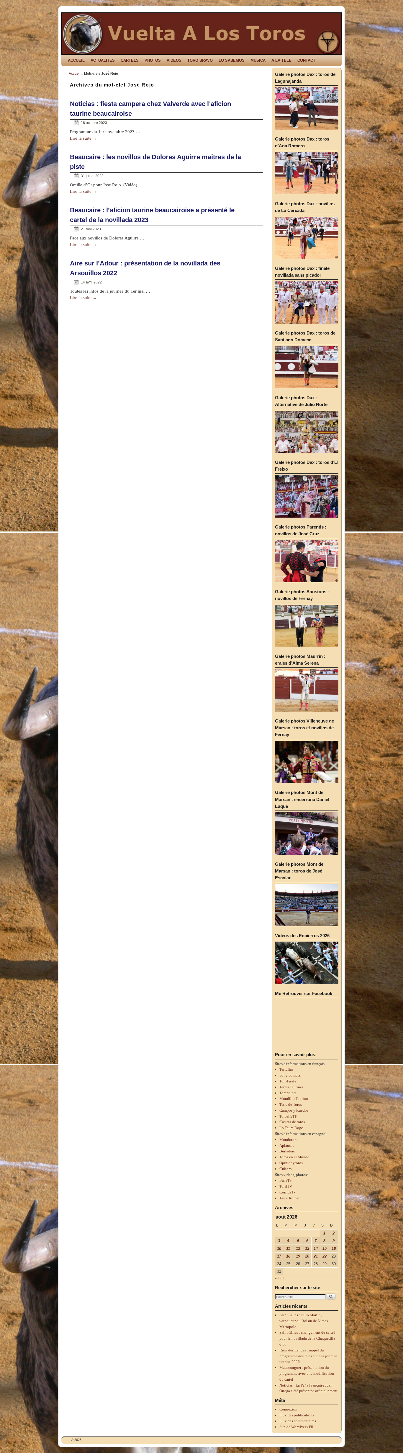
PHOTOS (153, 60)
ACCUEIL (76, 60)
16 (334, 1248)
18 (288, 1256)
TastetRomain (290, 1198)
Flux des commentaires (297, 1421)
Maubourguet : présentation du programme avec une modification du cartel (306, 1373)
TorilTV (285, 1186)
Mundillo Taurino (293, 1098)
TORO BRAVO (200, 60)
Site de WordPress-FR (296, 1427)
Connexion (288, 1409)
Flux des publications (296, 1415)
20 (307, 1256)
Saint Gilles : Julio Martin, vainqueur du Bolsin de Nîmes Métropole (303, 1321)
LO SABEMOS (232, 60)
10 (279, 1248)
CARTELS (130, 60)
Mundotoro (288, 1139)
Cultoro (285, 1169)
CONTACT (306, 60)
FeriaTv (285, 1180)
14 (316, 1248)
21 (316, 1256)
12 (298, 1248)
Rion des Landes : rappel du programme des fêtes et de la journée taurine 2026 (308, 1356)
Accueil (75, 73)
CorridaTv (287, 1192)
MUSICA (258, 60)
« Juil (279, 1278)
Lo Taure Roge (291, 1128)
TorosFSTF (288, 1116)
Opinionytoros (291, 1163)
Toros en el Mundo (294, 1157)
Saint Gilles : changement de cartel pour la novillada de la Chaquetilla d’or (307, 1338)
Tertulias (286, 1069)
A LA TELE (281, 60)
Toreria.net (287, 1093)
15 (324, 1248)
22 (324, 1256)
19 (298, 1256)
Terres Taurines (291, 1087)
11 (288, 1248)
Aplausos (286, 1145)
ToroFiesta (287, 1081)
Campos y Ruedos (293, 1110)
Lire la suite (83, 138)
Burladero (287, 1151)
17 (279, 1256)
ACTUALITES (103, 60)
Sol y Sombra (290, 1075)
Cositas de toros (292, 1122)
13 (307, 1248)
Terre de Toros (290, 1104)
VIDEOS (174, 60)
